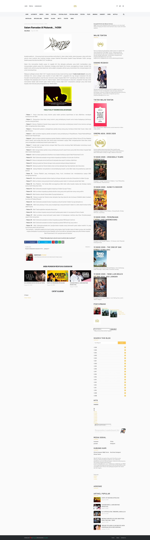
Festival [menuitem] (53, 14)
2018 (109, 369)
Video (95, 477)
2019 (110, 366)
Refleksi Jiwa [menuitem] (38, 18)
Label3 (95, 417)
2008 (110, 395)
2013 (110, 382)
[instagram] (123, 6)
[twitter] (120, 6)
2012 (110, 385)
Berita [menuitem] (41, 14)
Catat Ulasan (27, 297)
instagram (112, 443)
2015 (110, 377)
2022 (110, 358)
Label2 (95, 416)
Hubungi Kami (38, 6)
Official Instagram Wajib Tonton (101, 452)
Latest (95, 479)
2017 (110, 371)
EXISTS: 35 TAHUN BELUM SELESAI (56, 283)
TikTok (111, 441)
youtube (96, 443)
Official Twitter (97, 454)
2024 (110, 352)
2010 (110, 390)
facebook (96, 441)
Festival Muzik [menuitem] (74, 14)
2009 (110, 393)
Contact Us (123, 537)
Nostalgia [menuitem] (28, 18)
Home (26, 6)
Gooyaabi (46, 537)
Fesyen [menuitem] (82, 14)
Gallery (95, 476)
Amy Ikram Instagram (115, 452)
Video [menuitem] (72, 18)
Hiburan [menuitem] (95, 14)
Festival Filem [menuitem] (63, 14)
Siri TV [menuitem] (59, 18)
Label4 (95, 419)
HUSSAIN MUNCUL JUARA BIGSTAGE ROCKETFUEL (79, 283)
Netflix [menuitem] (115, 14)
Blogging (35, 537)
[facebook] (117, 6)
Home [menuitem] (27, 14)
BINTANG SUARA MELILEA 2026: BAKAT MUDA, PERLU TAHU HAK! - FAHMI (113, 519)
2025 (110, 350)
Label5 (95, 420)
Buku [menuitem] (47, 14)
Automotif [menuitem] (34, 14)
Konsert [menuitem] (102, 14)
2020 (110, 363)
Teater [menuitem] (66, 18)
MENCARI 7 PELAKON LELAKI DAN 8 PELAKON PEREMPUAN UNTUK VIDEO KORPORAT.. (113, 526)
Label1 (95, 414)
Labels (95, 413)
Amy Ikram (27, 30)
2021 (109, 361)
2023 (110, 355)
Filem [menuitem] (88, 14)
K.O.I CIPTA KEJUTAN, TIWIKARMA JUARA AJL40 (114, 511)
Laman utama (27, 23)
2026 (110, 347)
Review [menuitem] (46, 18)
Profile (31, 6)
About (95, 422)
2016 (110, 374)
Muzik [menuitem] (109, 14)
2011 (110, 387)
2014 (110, 379)
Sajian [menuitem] (53, 18)
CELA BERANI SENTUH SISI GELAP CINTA (34, 283)
